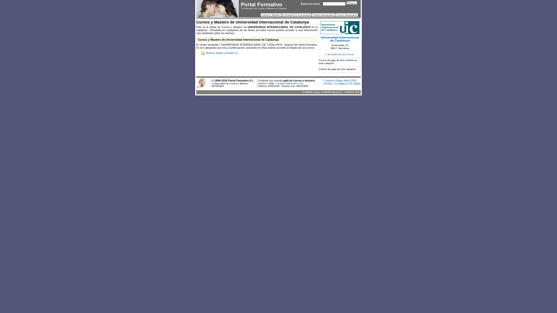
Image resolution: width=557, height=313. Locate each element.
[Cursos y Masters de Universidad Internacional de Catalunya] (339, 33)
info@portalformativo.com (289, 83)
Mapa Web (342, 80)
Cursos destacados (346, 15)
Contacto (329, 80)
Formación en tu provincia (296, 15)
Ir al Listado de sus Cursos (339, 54)
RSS (354, 80)
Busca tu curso (310, 3)
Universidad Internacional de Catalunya (340, 39)
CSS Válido (354, 83)
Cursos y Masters (271, 15)
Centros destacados (323, 15)
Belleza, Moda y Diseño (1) (222, 53)
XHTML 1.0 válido (334, 83)
